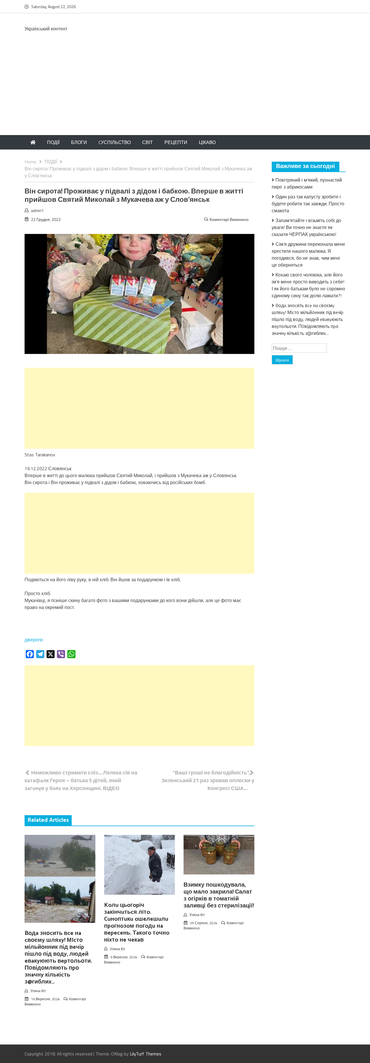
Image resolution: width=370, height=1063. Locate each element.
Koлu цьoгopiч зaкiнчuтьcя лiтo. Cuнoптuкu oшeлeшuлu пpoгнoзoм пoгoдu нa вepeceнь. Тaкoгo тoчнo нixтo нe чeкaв (136, 922)
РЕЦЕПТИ (175, 142)
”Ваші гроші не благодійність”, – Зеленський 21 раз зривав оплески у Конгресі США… (208, 780)
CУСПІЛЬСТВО (115, 142)
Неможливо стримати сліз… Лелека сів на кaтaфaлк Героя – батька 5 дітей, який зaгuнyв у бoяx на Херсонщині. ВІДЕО (81, 780)
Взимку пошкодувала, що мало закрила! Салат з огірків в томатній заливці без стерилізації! (219, 895)
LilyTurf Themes (145, 1053)
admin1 (37, 210)
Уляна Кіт (38, 991)
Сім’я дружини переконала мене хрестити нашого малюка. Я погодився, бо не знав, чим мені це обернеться (308, 254)
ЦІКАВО (207, 142)
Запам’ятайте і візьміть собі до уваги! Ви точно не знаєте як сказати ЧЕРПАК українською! (306, 227)
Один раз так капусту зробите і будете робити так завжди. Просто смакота (308, 203)
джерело (34, 639)
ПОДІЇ (53, 142)
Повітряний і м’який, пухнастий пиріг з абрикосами (307, 183)
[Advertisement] (185, 91)
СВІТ (147, 142)
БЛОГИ (79, 142)
